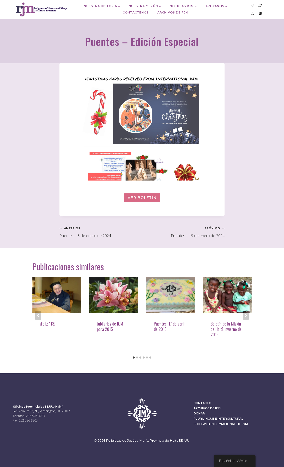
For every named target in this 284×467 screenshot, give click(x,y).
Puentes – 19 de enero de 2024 (198, 232)
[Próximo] (246, 315)
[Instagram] (252, 13)
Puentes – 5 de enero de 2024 (85, 232)
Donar (199, 413)
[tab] (134, 357)
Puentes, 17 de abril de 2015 (169, 326)
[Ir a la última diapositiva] (38, 315)
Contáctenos (136, 12)
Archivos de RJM (172, 12)
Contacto (202, 403)
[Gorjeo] (260, 5)
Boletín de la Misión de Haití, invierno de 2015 (226, 329)
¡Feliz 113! (47, 324)
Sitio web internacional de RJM (221, 424)
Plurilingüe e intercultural (218, 418)
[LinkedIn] (260, 13)
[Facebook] (252, 5)
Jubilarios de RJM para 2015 (110, 326)
